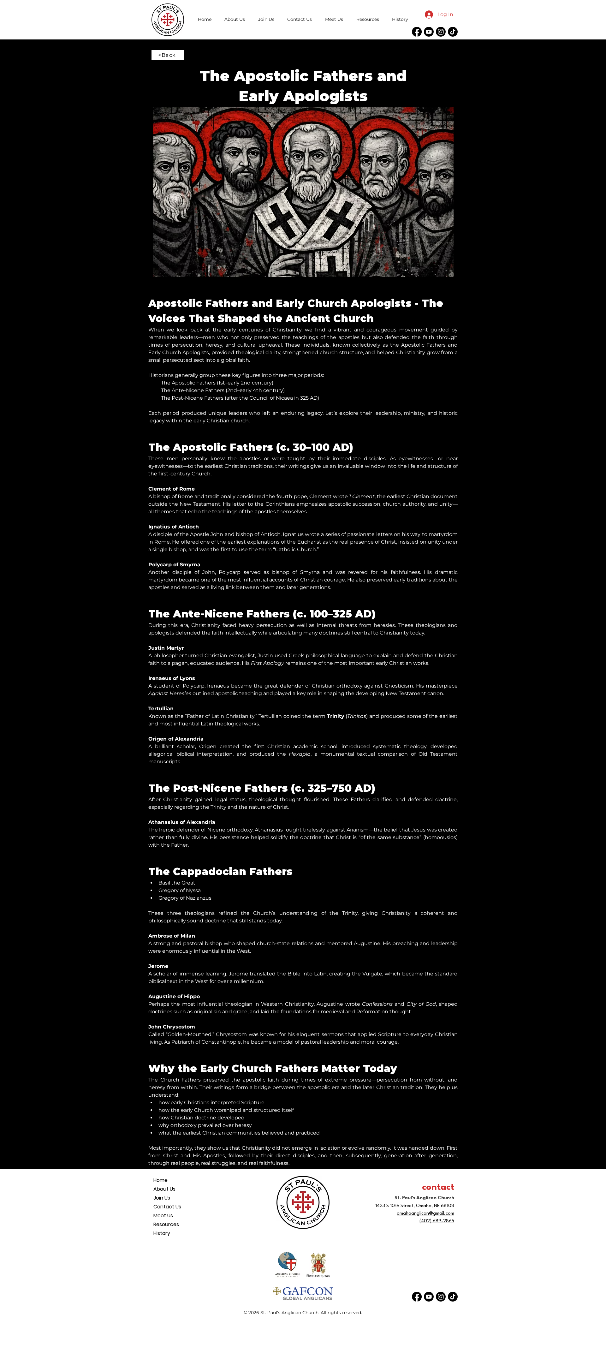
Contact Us (167, 1206)
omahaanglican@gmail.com (425, 1213)
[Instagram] (441, 32)
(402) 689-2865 (436, 1221)
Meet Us (163, 1215)
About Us (164, 1189)
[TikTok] (453, 32)
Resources (166, 1224)
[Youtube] (429, 32)
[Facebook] (417, 32)
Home (160, 1180)
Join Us (161, 1197)
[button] (368, 19)
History (161, 1233)
